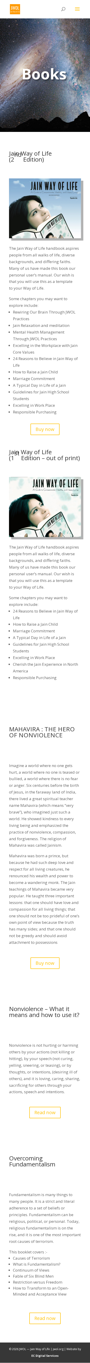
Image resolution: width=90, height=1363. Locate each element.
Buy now (45, 429)
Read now (45, 1112)
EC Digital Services (45, 1356)
